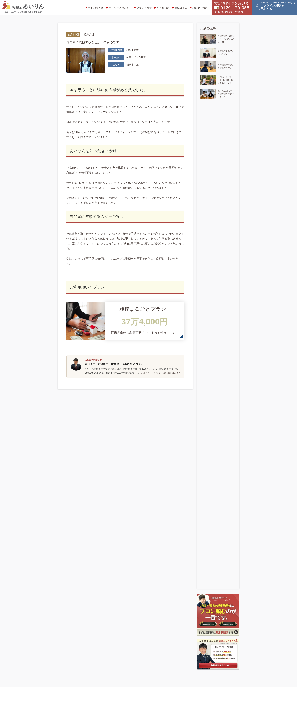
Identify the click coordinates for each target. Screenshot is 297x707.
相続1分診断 (199, 7)
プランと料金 (144, 7)
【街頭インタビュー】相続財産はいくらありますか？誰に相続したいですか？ (226, 80)
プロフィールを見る (150, 373)
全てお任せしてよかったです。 (226, 52)
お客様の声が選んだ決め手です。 (226, 66)
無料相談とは (95, 7)
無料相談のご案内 (172, 373)
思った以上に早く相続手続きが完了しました (226, 94)
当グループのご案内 (120, 7)
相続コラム (181, 7)
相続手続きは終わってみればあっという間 (226, 39)
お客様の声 (163, 7)
